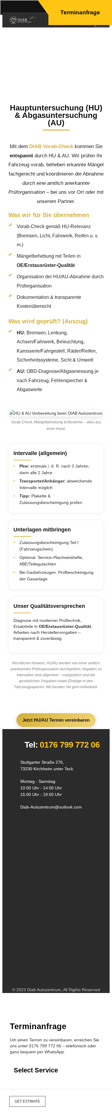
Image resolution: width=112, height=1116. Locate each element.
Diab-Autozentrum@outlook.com (51, 807)
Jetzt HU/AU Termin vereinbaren (56, 720)
